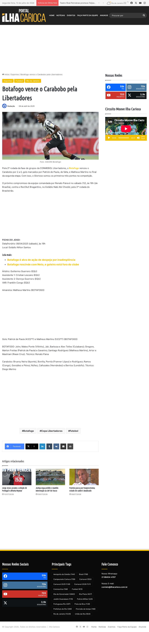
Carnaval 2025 (61, 584)
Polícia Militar (85, 599)
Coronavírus (60, 589)
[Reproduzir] (109, 137)
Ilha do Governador (64, 594)
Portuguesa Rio (61, 604)
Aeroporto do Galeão (64, 574)
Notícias (60, 15)
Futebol (19, 81)
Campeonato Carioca (64, 579)
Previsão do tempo (85, 609)
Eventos (71, 15)
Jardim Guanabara (63, 599)
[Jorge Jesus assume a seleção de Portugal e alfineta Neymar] (16, 477)
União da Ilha (83, 614)
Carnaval (85, 579)
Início (6, 74)
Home (51, 15)
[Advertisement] (74, 48)
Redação (11, 106)
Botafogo (74, 168)
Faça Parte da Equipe (87, 15)
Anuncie (104, 15)
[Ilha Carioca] (24, 15)
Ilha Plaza (85, 594)
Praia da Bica (82, 604)
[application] (126, 129)
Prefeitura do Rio (62, 609)
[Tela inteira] (143, 137)
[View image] (50, 135)
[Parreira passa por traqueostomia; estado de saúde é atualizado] (84, 477)
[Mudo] (138, 137)
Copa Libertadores (51, 430)
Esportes (15, 74)
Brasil (83, 574)
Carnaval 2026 (82, 584)
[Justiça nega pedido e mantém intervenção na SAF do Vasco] (50, 477)
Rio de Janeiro (32, 81)
